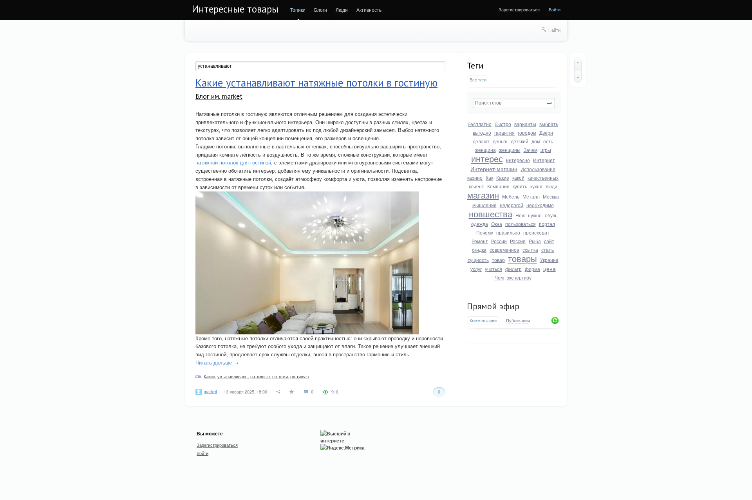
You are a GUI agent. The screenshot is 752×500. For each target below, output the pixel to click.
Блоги (320, 9)
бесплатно (480, 124)
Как (489, 177)
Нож (520, 215)
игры (545, 149)
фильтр (513, 268)
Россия (518, 241)
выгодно (482, 132)
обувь (551, 215)
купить (520, 186)
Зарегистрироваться (519, 9)
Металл (531, 196)
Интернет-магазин (493, 169)
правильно (508, 232)
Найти (554, 30)
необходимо (540, 205)
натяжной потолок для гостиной (233, 162)
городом (527, 132)
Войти (554, 9)
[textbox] (514, 103)
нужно (535, 215)
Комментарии (483, 320)
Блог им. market (218, 96)
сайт (549, 241)
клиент (476, 186)
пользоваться (520, 223)
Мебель (510, 196)
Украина (549, 259)
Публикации (518, 320)
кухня (536, 186)
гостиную (299, 376)
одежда (479, 223)
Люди (342, 9)
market (210, 391)
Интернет (544, 160)
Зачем (530, 149)
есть (548, 141)
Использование (538, 169)
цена (549, 269)
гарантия (504, 132)
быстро (503, 124)
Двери (546, 132)
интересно (518, 160)
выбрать (548, 124)
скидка (479, 249)
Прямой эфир (493, 306)
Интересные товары (235, 9)
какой (518, 177)
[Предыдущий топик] (578, 64)
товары (522, 258)
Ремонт (480, 241)
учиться (493, 268)
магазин (483, 195)
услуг (476, 268)
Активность (368, 9)
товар (498, 259)
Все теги (478, 79)
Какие (502, 177)
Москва (551, 196)
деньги (500, 141)
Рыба (535, 241)
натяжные (260, 376)
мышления (484, 205)
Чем (499, 277)
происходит (536, 232)
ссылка (530, 249)
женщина (485, 149)
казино (475, 177)
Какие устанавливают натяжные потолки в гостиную (316, 82)
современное (504, 249)
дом (535, 141)
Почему (484, 232)
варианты (525, 124)
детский (519, 141)
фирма (532, 268)
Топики (298, 9)
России (499, 241)
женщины (510, 149)
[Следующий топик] (578, 76)
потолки (280, 376)
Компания (498, 186)
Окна (496, 223)
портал (547, 223)
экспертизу (519, 277)
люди (551, 186)
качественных (543, 177)
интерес (487, 158)
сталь (547, 249)
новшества (490, 214)
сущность (478, 259)
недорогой (511, 205)
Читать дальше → (217, 362)
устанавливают (232, 376)
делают (481, 141)
